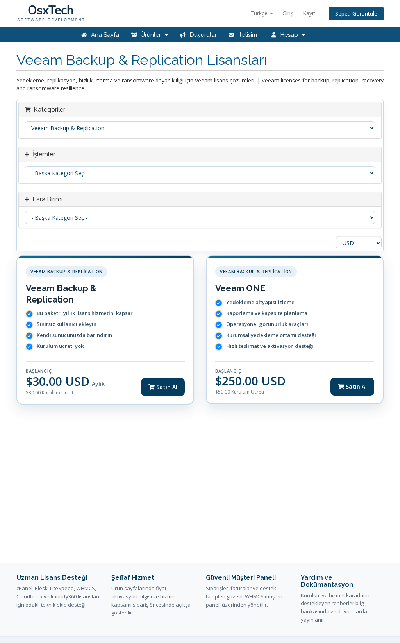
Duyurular (202, 34)
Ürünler (151, 34)
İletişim (247, 34)
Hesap (290, 34)
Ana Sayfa (104, 34)
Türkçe (259, 13)
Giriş (287, 13)
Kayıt (309, 13)
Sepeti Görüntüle (356, 13)
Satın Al (166, 386)
